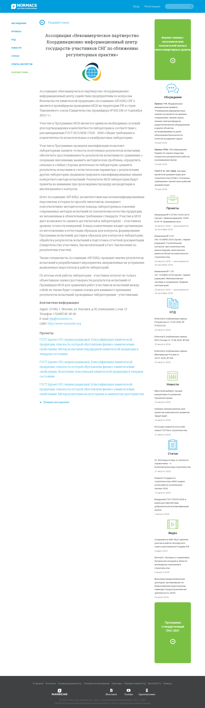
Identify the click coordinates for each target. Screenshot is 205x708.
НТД (13, 39)
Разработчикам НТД (135, 683)
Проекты (16, 31)
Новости (16, 48)
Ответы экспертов (22, 64)
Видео (172, 533)
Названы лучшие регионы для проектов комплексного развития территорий (172, 412)
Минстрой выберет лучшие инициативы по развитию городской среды (168, 394)
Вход (136, 6)
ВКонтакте (111, 694)
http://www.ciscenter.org (64, 323)
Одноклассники (147, 694)
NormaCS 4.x (154, 683)
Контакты (51, 683)
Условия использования (97, 683)
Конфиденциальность (70, 683)
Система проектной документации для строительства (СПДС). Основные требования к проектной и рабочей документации (173, 178)
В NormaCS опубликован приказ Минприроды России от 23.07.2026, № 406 (171, 354)
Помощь (167, 683)
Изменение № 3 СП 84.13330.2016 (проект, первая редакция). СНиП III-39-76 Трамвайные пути (172, 218)
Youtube (128, 694)
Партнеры (117, 683)
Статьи (15, 56)
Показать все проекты (55, 402)
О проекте (38, 683)
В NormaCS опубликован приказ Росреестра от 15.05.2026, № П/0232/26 (171, 322)
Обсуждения (18, 23)
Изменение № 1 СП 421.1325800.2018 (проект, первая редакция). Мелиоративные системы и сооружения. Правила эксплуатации (172, 278)
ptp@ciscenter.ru (60, 319)
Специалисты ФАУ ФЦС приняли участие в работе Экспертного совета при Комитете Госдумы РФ (172, 543)
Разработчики (19, 72)
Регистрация (152, 6)
